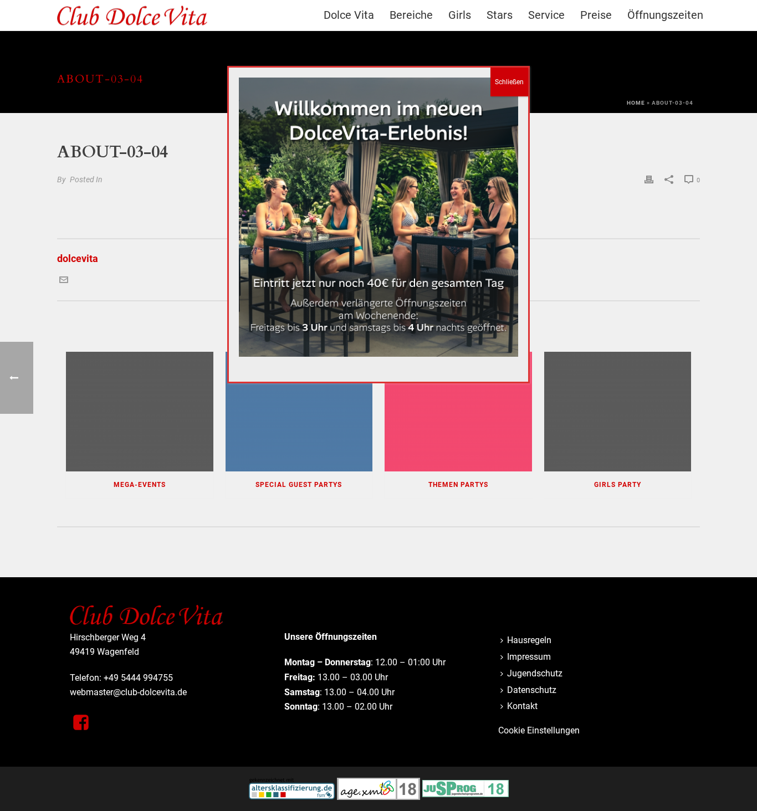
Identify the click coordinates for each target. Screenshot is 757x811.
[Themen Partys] (458, 411)
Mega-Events (140, 485)
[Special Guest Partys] (299, 411)
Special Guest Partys (298, 485)
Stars (500, 15)
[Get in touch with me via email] (63, 280)
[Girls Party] (618, 411)
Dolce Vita (349, 15)
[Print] (649, 179)
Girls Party (617, 485)
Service (546, 15)
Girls (459, 15)
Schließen (509, 82)
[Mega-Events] (139, 411)
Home (636, 103)
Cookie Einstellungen (539, 730)
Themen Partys (458, 485)
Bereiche (411, 15)
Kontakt (522, 706)
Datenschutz (531, 690)
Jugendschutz (534, 673)
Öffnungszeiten (665, 15)
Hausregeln (529, 640)
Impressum (529, 656)
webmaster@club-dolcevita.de (128, 692)
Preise (596, 15)
